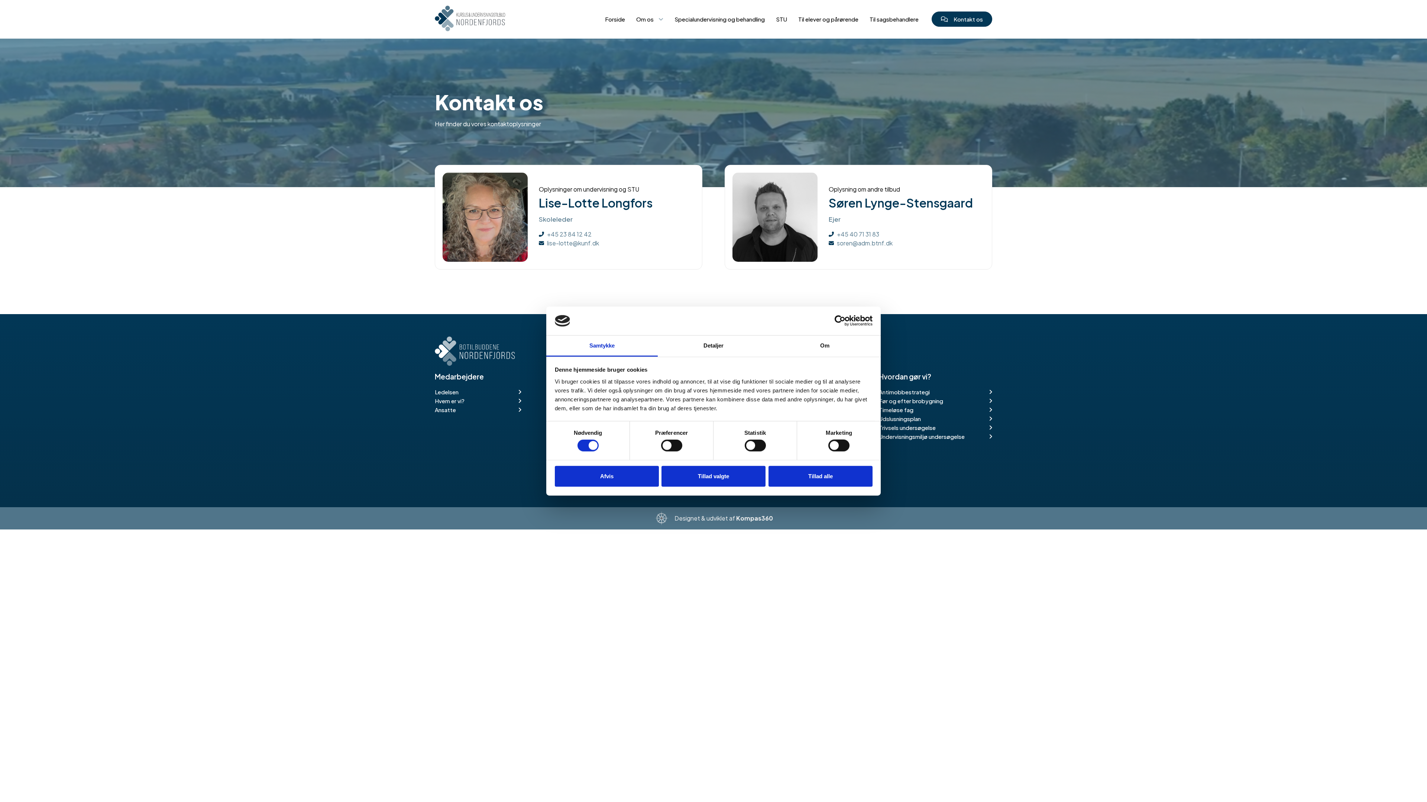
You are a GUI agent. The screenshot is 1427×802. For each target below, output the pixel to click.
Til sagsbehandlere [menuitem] (894, 19)
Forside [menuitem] (615, 19)
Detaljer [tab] (713, 345)
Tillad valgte (713, 476)
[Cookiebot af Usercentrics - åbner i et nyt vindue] (840, 320)
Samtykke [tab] (602, 345)
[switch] (671, 445)
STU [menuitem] (781, 19)
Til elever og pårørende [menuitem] (828, 19)
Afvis (607, 476)
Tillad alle (820, 476)
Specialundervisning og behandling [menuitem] (719, 19)
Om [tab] (824, 345)
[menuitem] (649, 23)
